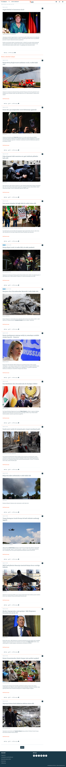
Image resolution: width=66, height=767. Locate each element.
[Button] (5, 52)
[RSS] (44, 756)
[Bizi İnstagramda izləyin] (59, 2)
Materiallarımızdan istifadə (6, 759)
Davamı (22, 747)
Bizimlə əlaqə (3, 761)
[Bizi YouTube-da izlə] (56, 2)
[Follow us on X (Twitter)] (39, 756)
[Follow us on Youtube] (41, 756)
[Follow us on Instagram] (36, 756)
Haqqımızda (3, 755)
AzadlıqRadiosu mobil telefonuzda (7, 757)
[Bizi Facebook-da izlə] (62, 2)
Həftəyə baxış (3, 763)
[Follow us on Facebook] (34, 756)
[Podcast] (46, 756)
